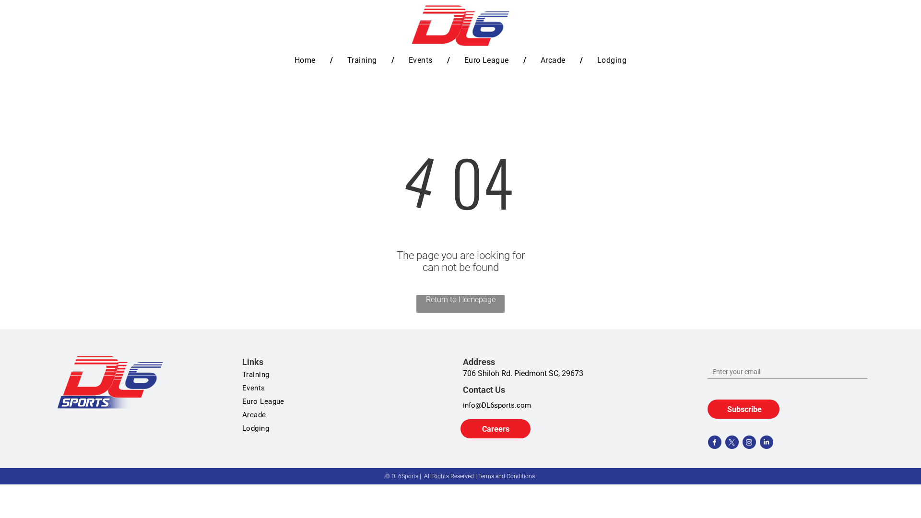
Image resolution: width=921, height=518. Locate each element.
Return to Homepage (461, 299)
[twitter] (732, 443)
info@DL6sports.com (497, 405)
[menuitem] (306, 60)
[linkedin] (766, 443)
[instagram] (749, 443)
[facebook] (714, 443)
